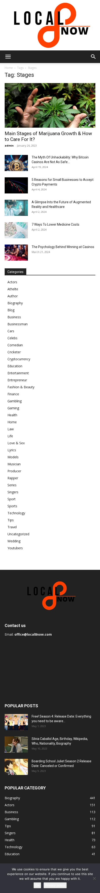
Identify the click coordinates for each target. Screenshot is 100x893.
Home (9, 68)
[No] (94, 878)
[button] (7, 56)
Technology (16, 513)
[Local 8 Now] (50, 25)
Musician (14, 464)
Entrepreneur (17, 380)
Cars (10, 331)
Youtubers (15, 548)
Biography (15, 303)
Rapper (12, 478)
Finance (13, 394)
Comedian (15, 345)
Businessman (17, 324)
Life (10, 436)
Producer (14, 471)
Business (14, 317)
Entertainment (18, 373)
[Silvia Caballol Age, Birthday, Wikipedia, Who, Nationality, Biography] (16, 744)
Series (12, 485)
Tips (10, 520)
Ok (37, 885)
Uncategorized (18, 534)
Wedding (13, 541)
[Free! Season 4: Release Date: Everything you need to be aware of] (16, 722)
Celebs (12, 338)
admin (9, 145)
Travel (12, 527)
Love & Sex (16, 443)
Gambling (14, 401)
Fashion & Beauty (20, 387)
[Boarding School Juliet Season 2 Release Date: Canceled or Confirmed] (16, 767)
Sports (12, 506)
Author (12, 296)
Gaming (13, 408)
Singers (12, 492)
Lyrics (11, 450)
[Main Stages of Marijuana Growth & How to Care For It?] (50, 105)
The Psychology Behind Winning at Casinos (63, 247)
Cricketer (14, 352)
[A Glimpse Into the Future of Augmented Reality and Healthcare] (16, 208)
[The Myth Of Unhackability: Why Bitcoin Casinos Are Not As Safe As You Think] (16, 163)
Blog (10, 310)
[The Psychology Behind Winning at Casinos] (16, 253)
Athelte (12, 289)
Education (14, 366)
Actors (12, 282)
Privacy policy (55, 885)
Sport (11, 499)
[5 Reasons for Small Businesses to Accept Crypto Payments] (16, 185)
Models (13, 457)
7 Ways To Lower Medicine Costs (55, 224)
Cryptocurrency (18, 359)
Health (12, 415)
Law (10, 429)
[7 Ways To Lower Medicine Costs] (16, 230)
